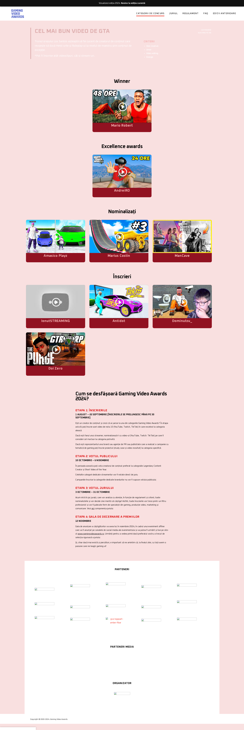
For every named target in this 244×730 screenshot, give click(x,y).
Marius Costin (119, 255)
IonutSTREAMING (55, 321)
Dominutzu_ (182, 321)
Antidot (119, 321)
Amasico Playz (55, 255)
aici (92, 509)
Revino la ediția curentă (133, 3)
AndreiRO (122, 190)
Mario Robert (122, 125)
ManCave (182, 255)
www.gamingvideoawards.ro (91, 534)
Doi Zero (55, 368)
